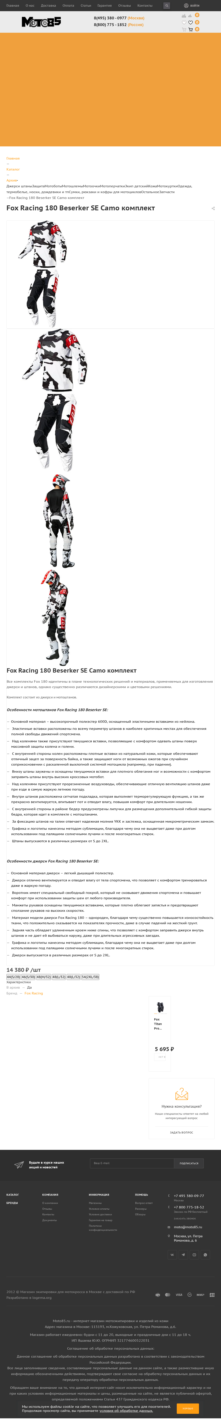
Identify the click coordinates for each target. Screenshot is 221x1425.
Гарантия (105, 5)
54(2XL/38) (90, 977)
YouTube (194, 1254)
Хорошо (188, 1408)
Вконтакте (172, 1254)
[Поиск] (166, 5)
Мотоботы (53, 186)
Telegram (183, 1254)
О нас (30, 5)
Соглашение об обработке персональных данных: (110, 1348)
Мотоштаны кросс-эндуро (33, 55)
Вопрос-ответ (144, 1203)
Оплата (68, 5)
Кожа (152, 186)
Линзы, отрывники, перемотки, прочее (178, 58)
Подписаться (189, 1163)
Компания (50, 1194)
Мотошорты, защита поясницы (70, 69)
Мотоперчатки (112, 186)
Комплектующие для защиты (67, 84)
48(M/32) (44, 977)
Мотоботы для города (103, 48)
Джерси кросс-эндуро (36, 69)
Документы (49, 1220)
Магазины (95, 1203)
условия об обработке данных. (126, 1410)
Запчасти (167, 192)
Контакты (145, 5)
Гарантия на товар (100, 1220)
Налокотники (63, 60)
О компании (50, 1203)
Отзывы (124, 5)
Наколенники (63, 55)
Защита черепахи (60, 43)
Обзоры (140, 1214)
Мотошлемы (72, 186)
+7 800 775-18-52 (189, 1207)
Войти (194, 5)
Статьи (86, 5)
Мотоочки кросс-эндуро (176, 40)
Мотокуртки (167, 186)
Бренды (12, 1203)
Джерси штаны (19, 186)
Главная (12, 5)
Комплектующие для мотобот (105, 58)
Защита (38, 186)
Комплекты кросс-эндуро (32, 40)
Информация (99, 1194)
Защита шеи (62, 50)
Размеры (141, 1208)
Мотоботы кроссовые (99, 38)
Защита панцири (66, 35)
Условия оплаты (99, 1208)
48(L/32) (58, 977)
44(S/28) (13, 977)
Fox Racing (34, 993)
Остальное (150, 192)
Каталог (12, 1194)
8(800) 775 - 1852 (119, 24)
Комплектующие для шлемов (144, 48)
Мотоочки (91, 186)
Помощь (141, 1194)
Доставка (48, 5)
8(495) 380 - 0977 (119, 18)
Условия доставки (100, 1214)
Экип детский (136, 186)
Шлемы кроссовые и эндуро (146, 38)
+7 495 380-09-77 (189, 1195)
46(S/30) (28, 977)
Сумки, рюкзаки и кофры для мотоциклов (105, 192)
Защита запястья (67, 76)
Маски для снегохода (177, 74)
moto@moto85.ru (188, 1227)
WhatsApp (205, 1254)
